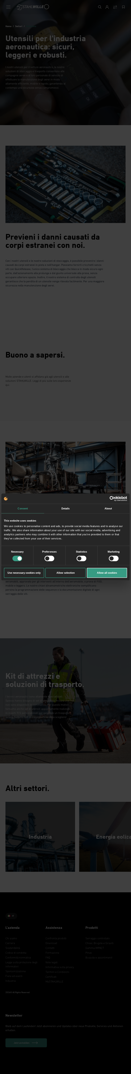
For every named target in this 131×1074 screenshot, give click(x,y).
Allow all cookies (107, 572)
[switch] (49, 558)
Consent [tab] (23, 508)
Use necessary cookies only (24, 572)
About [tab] (108, 508)
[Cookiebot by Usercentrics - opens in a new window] (112, 498)
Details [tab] (65, 508)
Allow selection (65, 572)
